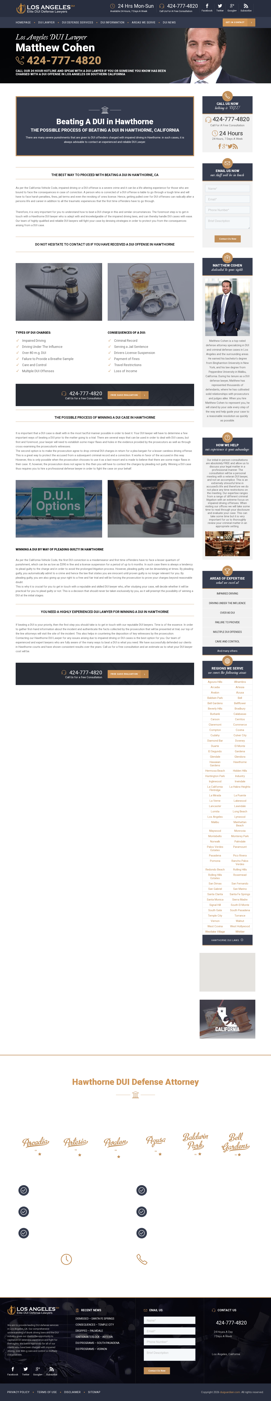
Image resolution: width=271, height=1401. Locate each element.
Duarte (215, 746)
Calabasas (240, 714)
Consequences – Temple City (95, 1324)
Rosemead (239, 875)
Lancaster (215, 806)
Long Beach (240, 811)
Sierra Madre (240, 899)
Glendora (239, 756)
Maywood (215, 830)
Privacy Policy (18, 1392)
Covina (240, 730)
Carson (215, 719)
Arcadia (215, 687)
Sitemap (94, 1392)
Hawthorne (25, 647)
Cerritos (240, 719)
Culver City (240, 735)
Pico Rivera (240, 855)
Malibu (215, 822)
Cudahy (215, 735)
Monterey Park (240, 836)
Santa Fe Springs (240, 894)
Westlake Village (215, 931)
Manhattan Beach (240, 824)
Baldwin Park (215, 698)
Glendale (215, 756)
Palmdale (240, 841)
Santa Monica (215, 899)
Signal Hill (215, 905)
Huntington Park (215, 776)
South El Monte (240, 905)
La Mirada (215, 795)
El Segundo (215, 751)
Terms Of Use (47, 1392)
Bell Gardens (215, 703)
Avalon (215, 692)
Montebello (215, 836)
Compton (215, 730)
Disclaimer (72, 1392)
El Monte (240, 746)
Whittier (240, 931)
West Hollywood (240, 926)
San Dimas (215, 883)
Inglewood (215, 781)
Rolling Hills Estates (215, 876)
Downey (240, 740)
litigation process (103, 569)
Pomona (215, 861)
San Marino (240, 889)
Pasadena (215, 855)
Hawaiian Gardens (215, 763)
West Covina (215, 926)
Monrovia (240, 830)
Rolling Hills (240, 869)
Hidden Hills (240, 770)
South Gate (215, 910)
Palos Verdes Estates (215, 848)
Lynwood (239, 816)
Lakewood (240, 800)
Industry (240, 776)
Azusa (240, 692)
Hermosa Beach (215, 770)
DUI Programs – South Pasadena (97, 1342)
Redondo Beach (215, 869)
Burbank (215, 714)
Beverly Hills (215, 708)
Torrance (239, 915)
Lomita (215, 811)
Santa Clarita (215, 894)
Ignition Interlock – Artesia (94, 1336)
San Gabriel (215, 889)
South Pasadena (240, 910)
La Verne (215, 800)
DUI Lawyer (138, 142)
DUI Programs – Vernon (91, 1349)
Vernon (215, 921)
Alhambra (240, 682)
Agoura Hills (215, 682)
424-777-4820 (62, 60)
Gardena (240, 751)
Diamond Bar (215, 740)
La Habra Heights (240, 786)
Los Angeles (215, 816)
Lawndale (240, 806)
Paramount (240, 847)
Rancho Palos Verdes (240, 862)
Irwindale (240, 781)
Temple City (215, 915)
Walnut (240, 921)
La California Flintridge (215, 788)
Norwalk (215, 841)
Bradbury (240, 708)
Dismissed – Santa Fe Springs (95, 1318)
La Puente (240, 795)
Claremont (215, 724)
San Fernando (240, 883)
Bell (240, 698)
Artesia (240, 687)
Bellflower (240, 703)
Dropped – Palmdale (89, 1330)
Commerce (240, 724)
